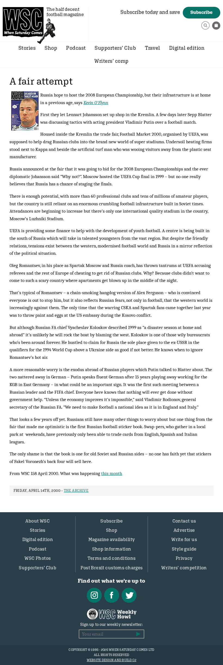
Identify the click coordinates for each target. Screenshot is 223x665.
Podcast (76, 48)
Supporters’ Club (115, 48)
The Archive (76, 491)
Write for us (184, 539)
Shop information (111, 549)
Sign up (138, 634)
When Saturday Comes (23, 22)
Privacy (184, 558)
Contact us (184, 521)
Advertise (184, 530)
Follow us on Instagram (94, 595)
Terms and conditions (112, 558)
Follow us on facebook (111, 595)
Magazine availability (111, 539)
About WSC (37, 521)
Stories (27, 48)
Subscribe (201, 12)
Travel (152, 48)
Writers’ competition (184, 567)
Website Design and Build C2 (111, 660)
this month (111, 473)
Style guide (184, 549)
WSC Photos (37, 558)
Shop (51, 48)
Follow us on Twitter (129, 595)
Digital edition (187, 48)
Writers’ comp (111, 61)
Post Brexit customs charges (111, 567)
